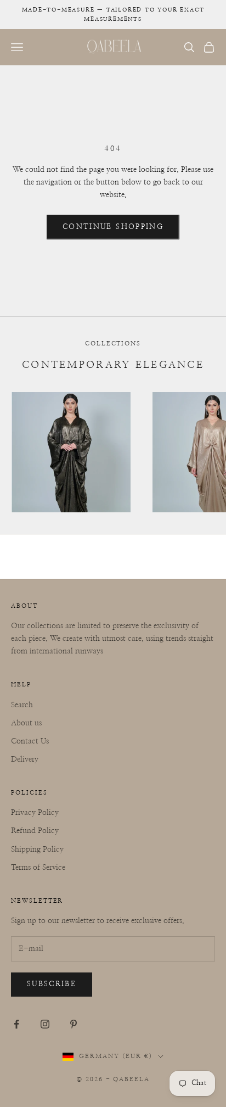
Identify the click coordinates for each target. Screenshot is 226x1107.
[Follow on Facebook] (16, 1024)
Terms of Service (38, 867)
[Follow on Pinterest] (73, 1024)
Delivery (24, 759)
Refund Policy (35, 831)
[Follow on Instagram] (44, 1024)
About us (26, 723)
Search (22, 705)
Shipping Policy (37, 849)
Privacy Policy (35, 813)
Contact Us (30, 741)
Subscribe (51, 984)
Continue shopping (113, 227)
